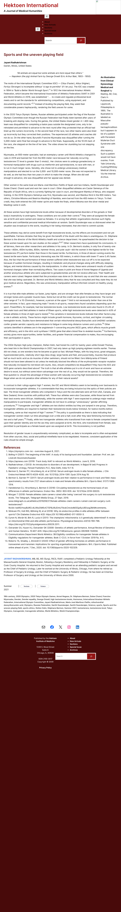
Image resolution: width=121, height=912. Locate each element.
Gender (17, 599)
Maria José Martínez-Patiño (78, 602)
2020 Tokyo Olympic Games (43, 596)
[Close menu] (46, 16)
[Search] (81, 40)
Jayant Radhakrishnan (55, 602)
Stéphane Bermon (55, 608)
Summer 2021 (70, 608)
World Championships (69, 611)
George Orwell (43, 599)
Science (91, 605)
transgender (18, 611)
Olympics (28, 605)
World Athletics (52, 611)
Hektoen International (31, 5)
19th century (9, 596)
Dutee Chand (96, 596)
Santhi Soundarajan (60, 605)
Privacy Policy (45, 668)
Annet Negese (62, 596)
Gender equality (29, 599)
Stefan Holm (41, 608)
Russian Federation (42, 605)
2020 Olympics (23, 596)
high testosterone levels (61, 599)
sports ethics (29, 608)
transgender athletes (34, 611)
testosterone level (98, 608)
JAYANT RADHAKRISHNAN (17, 558)
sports (99, 605)
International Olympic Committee (29, 602)
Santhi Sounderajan (78, 605)
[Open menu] (37, 29)
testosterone (83, 608)
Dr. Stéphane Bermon (79, 596)
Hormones (77, 599)
